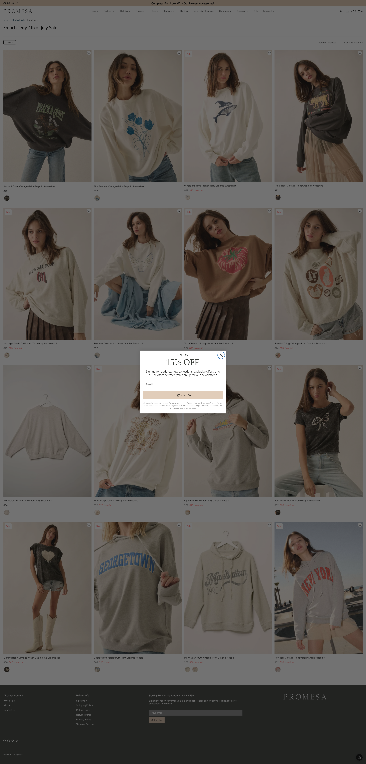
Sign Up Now (183, 395)
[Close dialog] (221, 355)
